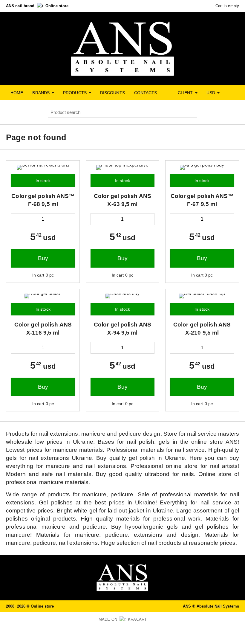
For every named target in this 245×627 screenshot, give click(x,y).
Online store (56, 6)
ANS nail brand (21, 6)
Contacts (145, 92)
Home (16, 92)
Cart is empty (226, 6)
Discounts (112, 92)
